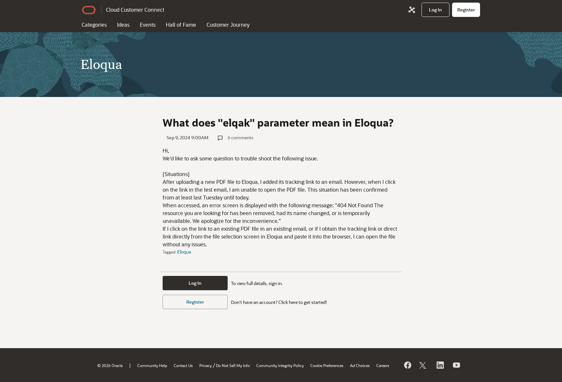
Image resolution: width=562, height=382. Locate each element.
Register (195, 302)
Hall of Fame (181, 24)
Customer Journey (228, 24)
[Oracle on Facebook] (407, 365)
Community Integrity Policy (280, 365)
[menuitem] (435, 10)
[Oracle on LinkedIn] (439, 365)
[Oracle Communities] (412, 10)
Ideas (123, 24)
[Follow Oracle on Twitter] (423, 365)
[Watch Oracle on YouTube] (456, 365)
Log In (195, 283)
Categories (94, 24)
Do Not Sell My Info (233, 365)
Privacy (205, 365)
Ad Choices (360, 365)
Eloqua (184, 252)
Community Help (152, 365)
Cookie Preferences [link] (326, 365)
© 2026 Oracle (110, 365)
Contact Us (183, 365)
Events (147, 24)
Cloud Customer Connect (135, 9)
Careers (382, 365)
